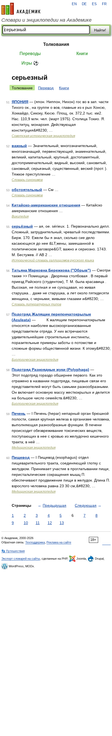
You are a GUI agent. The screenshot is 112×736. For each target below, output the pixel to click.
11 (38, 523)
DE (84, 4)
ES (94, 4)
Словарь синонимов (27, 180)
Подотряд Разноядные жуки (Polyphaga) (50, 369)
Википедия (20, 216)
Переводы (30, 53)
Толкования (56, 44)
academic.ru (21, 9)
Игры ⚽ (30, 63)
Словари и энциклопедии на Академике (46, 20)
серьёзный (22, 226)
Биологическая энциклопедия (35, 360)
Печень (19, 413)
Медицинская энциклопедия (33, 448)
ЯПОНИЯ (20, 102)
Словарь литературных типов (36, 304)
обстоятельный (27, 189)
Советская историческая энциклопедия (43, 136)
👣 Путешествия (13, 551)
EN (74, 4)
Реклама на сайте (58, 542)
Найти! (100, 30)
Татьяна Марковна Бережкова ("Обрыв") (51, 270)
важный (19, 146)
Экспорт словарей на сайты (20, 558)
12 (50, 523)
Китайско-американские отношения (46, 205)
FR (104, 4)
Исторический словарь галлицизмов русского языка (53, 260)
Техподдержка (35, 542)
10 (26, 523)
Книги (82, 53)
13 (62, 523)
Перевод (46, 88)
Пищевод (21, 457)
